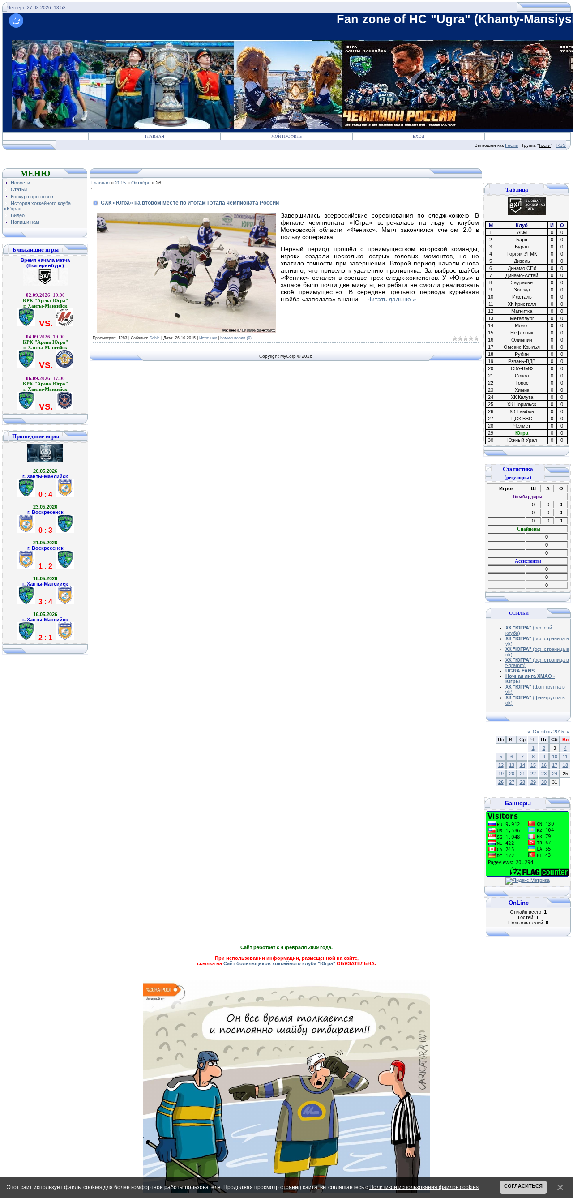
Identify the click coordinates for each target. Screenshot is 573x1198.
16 (544, 765)
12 (501, 765)
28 (522, 782)
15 (533, 765)
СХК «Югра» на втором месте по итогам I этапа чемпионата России (190, 203)
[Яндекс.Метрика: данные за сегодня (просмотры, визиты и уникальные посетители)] (527, 881)
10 (554, 756)
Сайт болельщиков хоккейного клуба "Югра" (279, 963)
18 (565, 765)
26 (501, 782)
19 (501, 773)
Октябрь (140, 182)
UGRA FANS (520, 670)
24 (554, 773)
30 (544, 782)
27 (511, 782)
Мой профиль (286, 136)
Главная (154, 136)
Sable (155, 338)
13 (511, 765)
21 (522, 773)
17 (554, 765)
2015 (120, 182)
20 (511, 773)
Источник (208, 338)
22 (533, 773)
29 (533, 782)
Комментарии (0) (236, 338)
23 (544, 773)
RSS (561, 145)
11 (565, 756)
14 (522, 765)
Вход (418, 136)
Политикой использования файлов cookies (424, 1187)
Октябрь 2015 (548, 731)
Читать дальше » (391, 299)
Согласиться (523, 1186)
